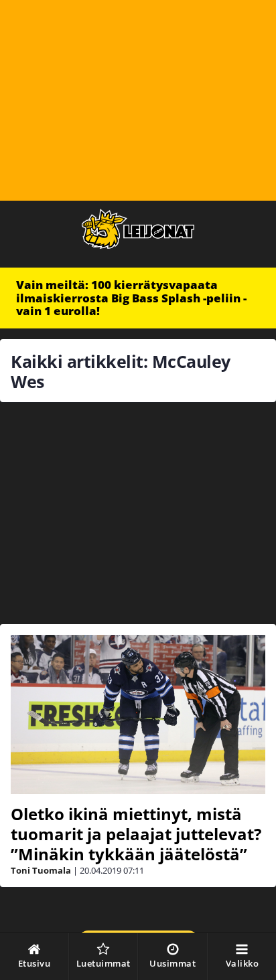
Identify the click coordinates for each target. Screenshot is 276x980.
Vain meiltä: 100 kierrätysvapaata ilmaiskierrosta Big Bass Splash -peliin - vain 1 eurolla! (131, 297)
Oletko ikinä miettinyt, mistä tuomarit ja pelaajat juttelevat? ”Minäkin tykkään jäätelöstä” (136, 834)
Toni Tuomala (41, 870)
